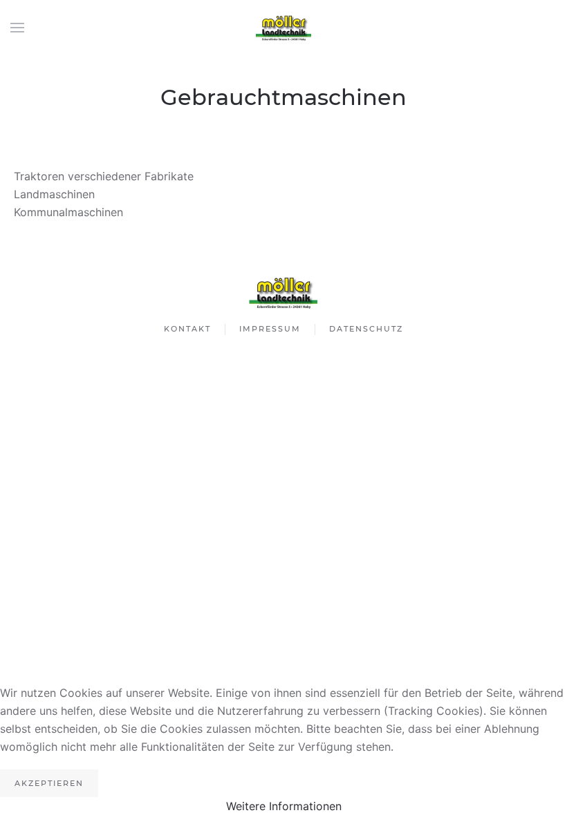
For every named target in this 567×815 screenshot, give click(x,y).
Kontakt (187, 329)
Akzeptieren (49, 783)
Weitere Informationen (284, 806)
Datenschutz (366, 329)
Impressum (270, 329)
